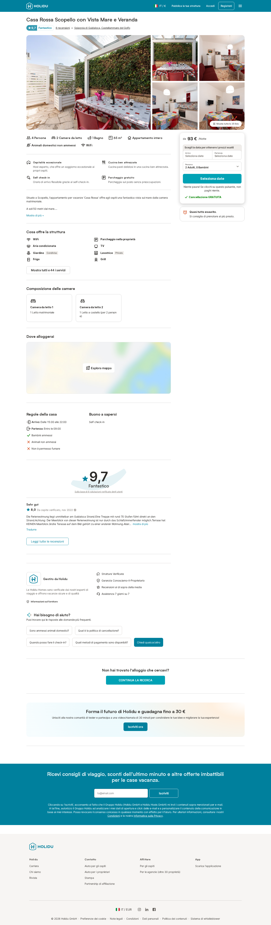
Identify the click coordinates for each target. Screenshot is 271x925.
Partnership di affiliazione (100, 883)
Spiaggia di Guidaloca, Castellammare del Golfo (102, 27)
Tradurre (31, 529)
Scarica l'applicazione (208, 866)
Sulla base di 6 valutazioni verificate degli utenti (99, 491)
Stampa (89, 877)
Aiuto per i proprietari (97, 871)
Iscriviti (164, 793)
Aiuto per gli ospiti (95, 866)
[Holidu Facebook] (154, 909)
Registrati (226, 5)
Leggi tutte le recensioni (47, 541)
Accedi (210, 5)
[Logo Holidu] (44, 6)
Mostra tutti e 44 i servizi (48, 270)
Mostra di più (34, 215)
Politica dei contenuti (174, 918)
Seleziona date (212, 179)
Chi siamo (35, 871)
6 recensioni (63, 27)
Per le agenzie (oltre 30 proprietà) (160, 871)
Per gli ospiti (147, 866)
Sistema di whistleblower (205, 918)
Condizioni (132, 918)
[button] (212, 166)
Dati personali (150, 918)
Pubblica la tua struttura (186, 5)
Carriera (34, 866)
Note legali (116, 918)
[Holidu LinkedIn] (146, 909)
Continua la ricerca (135, 680)
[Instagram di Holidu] (139, 909)
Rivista (33, 877)
